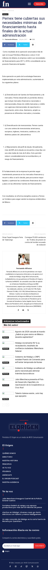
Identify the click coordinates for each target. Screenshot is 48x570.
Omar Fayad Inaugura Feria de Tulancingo (12, 238)
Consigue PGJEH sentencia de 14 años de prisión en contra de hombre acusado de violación (35, 241)
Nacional (11, 11)
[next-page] (7, 404)
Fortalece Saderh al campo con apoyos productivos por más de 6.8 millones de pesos (22, 506)
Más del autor (11, 325)
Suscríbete (39, 546)
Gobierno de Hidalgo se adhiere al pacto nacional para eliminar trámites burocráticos (30, 371)
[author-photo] (24, 265)
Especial (5, 337)
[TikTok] (21, 566)
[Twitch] (27, 566)
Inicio (4, 11)
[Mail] (24, 310)
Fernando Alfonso (11, 39)
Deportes (5, 399)
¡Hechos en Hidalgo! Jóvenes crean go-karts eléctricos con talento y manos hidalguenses (21, 513)
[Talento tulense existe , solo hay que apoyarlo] (8, 396)
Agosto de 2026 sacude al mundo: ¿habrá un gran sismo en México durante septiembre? (30, 334)
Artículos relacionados (16, 321)
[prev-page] (3, 404)
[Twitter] (29, 310)
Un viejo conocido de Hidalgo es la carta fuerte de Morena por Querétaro (23, 520)
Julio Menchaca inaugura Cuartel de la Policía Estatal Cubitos (22, 499)
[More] (32, 44)
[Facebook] (19, 310)
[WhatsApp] (38, 566)
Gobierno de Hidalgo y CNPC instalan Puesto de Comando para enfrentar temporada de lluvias (30, 359)
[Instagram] (16, 566)
